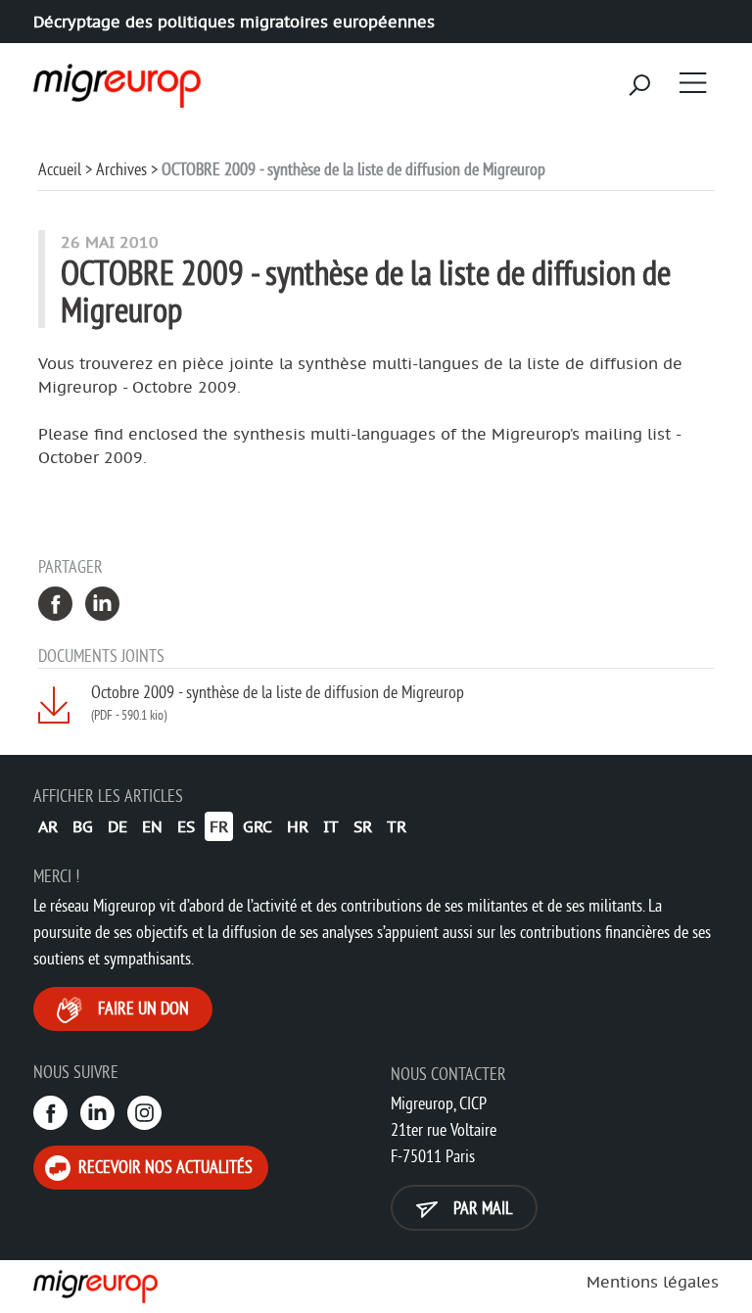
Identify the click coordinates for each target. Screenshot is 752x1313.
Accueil (59, 169)
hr (297, 826)
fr (219, 826)
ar (48, 826)
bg (82, 826)
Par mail (480, 1207)
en (152, 826)
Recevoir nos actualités (163, 1166)
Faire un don (141, 1008)
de (117, 826)
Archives (121, 169)
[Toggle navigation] (693, 82)
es (186, 826)
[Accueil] (114, 79)
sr (362, 826)
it (331, 826)
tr (396, 826)
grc (257, 826)
